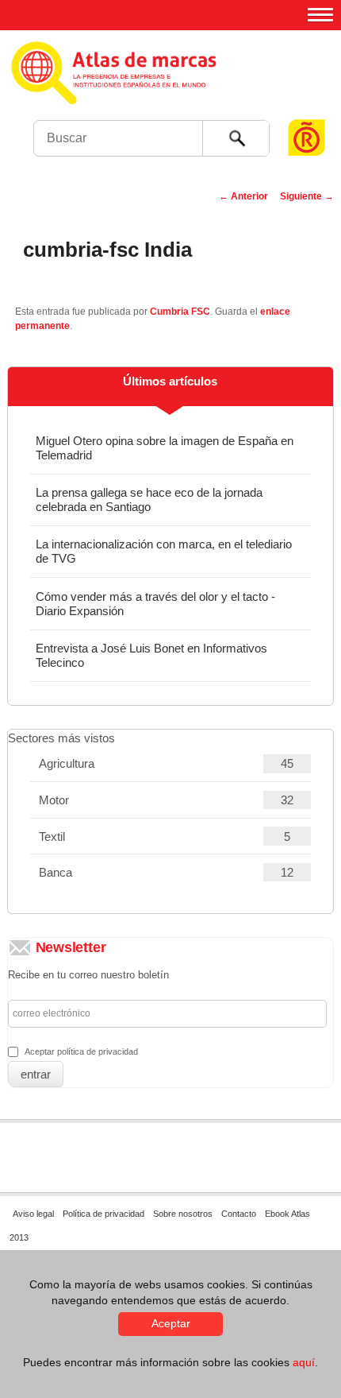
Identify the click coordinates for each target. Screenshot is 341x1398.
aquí (304, 1362)
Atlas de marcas (168, 87)
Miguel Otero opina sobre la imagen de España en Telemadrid (164, 448)
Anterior (243, 196)
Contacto (238, 1213)
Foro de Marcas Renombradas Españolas (307, 107)
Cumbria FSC (180, 311)
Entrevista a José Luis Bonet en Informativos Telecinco (151, 655)
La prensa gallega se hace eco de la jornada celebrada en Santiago (149, 499)
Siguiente (307, 196)
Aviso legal (33, 1213)
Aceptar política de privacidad (81, 1051)
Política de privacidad (103, 1213)
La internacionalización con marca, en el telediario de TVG (164, 551)
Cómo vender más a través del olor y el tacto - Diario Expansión (155, 604)
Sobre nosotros (183, 1213)
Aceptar (170, 1323)
